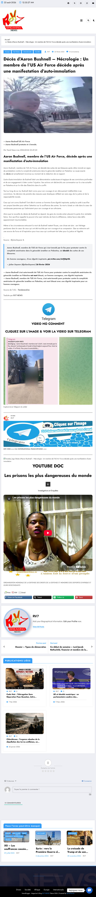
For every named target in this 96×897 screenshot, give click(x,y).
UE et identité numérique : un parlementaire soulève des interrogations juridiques (66, 695)
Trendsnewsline (24, 289)
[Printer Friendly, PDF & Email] (15, 592)
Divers (18, 889)
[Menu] (81, 20)
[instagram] (87, 3)
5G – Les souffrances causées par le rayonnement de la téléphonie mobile (15, 847)
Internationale (27, 52)
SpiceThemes (70, 893)
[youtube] (93, 3)
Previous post (41, 643)
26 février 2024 (43, 264)
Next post (53, 643)
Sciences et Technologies (14, 836)
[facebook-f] (68, 3)
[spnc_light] (94, 20)
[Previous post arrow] (4, 646)
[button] (89, 890)
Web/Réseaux (72, 889)
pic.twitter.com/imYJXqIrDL (59, 259)
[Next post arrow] (91, 646)
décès (8, 173)
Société (37, 52)
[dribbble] (81, 3)
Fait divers (16, 52)
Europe (7, 52)
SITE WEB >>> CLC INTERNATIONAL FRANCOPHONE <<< (25, 449)
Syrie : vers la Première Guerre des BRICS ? (48, 850)
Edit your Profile (70, 621)
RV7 (48, 52)
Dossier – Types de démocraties (30, 647)
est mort (34, 275)
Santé (24, 833)
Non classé (16, 833)
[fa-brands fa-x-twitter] (74, 3)
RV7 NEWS (17, 295)
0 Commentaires (74, 52)
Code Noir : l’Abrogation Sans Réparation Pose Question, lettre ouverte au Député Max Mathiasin (21, 695)
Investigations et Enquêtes (48, 490)
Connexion (88, 781)
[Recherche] (88, 20)
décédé (66, 250)
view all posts (38, 627)
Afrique (37, 889)
